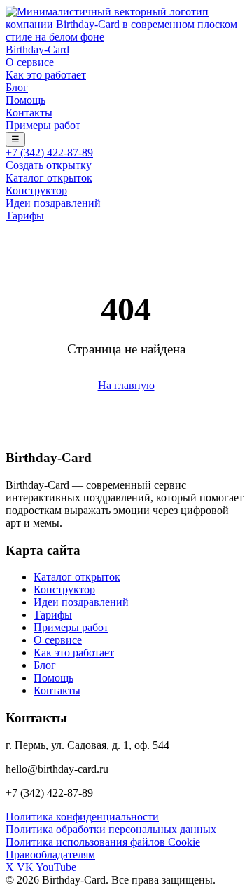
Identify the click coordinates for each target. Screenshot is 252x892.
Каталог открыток (49, 178)
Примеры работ (43, 125)
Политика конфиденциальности (82, 817)
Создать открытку (49, 165)
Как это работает (46, 75)
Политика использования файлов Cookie (103, 842)
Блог (17, 87)
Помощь (26, 100)
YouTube (56, 867)
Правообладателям (50, 854)
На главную (126, 385)
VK (25, 867)
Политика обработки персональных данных (111, 829)
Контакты (29, 113)
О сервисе (30, 62)
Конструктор (36, 190)
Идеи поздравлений (53, 203)
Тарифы (25, 216)
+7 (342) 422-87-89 (49, 152)
